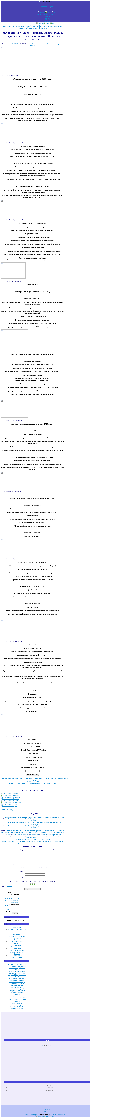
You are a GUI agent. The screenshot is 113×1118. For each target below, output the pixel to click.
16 (18, 901)
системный (50, 836)
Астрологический (23, 834)
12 (9, 901)
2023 (9, 834)
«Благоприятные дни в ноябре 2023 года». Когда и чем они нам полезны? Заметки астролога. (34, 817)
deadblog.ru (9, 886)
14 (14, 901)
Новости (32, 45)
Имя (22, 871)
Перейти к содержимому (45, 14)
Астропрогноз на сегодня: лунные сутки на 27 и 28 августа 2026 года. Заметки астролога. (17, 973)
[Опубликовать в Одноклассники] (11, 802)
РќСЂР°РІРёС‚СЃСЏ (7, 810)
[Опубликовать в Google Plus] (10, 797)
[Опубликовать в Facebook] (9, 793)
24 (5, 905)
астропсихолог (34, 834)
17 (5, 903)
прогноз (12, 836)
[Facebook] (41, 12)
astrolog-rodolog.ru (47, 6)
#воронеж (12, 778)
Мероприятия (17, 938)
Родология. (17, 945)
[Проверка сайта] (47, 1045)
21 (14, 903)
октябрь (59, 834)
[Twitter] (48, 12)
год (54, 834)
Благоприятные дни (46, 834)
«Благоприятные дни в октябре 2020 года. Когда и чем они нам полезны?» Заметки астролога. (34, 819)
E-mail (22, 874)
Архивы (9, 920)
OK (15, 913)
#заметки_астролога (32, 781)
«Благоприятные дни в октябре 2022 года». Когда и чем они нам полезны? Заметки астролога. (34, 823)
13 (12, 901)
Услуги (47, 18)
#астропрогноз (50, 778)
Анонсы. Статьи (32, 44)
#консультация (62, 778)
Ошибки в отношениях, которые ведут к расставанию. (32, 25)
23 (18, 903)
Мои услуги (17, 940)
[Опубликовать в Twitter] (9, 804)
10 (5, 901)
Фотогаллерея (17, 957)
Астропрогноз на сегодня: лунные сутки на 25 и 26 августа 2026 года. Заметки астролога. (17, 998)
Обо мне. (47, 19)
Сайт (22, 878)
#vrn (48, 783)
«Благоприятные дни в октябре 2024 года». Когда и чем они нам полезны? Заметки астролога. (34, 826)
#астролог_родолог (32, 780)
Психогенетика (20, 836)
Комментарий (17, 865)
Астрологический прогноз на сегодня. (17, 930)
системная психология (39, 836)
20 (12, 903)
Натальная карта (17, 941)
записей (49, 1087)
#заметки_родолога (15, 783)
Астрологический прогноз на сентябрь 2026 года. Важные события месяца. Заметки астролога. (17, 966)
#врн (18, 778)
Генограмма (17, 934)
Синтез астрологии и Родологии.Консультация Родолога (17, 952)
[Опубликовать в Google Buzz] (10, 795)
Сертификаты (17, 948)
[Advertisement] (47, 1026)
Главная (47, 16)
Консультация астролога (55, 44)
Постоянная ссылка (32, 838)
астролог (15, 834)
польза (7, 836)
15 (16, 901)
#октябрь (53, 783)
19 (9, 903)
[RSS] (53, 12)
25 (7, 905)
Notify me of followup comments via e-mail (34, 868)
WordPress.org (48, 1091)
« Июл (7, 909)
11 (7, 901)
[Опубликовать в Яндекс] (9, 806)
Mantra (54, 1115)
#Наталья (4, 778)
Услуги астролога (17, 955)
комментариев (49, 1089)
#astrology (34, 783)
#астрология (25, 778)
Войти (49, 1085)
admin (8, 44)
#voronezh (42, 783)
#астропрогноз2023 (37, 778)
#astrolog (26, 783)
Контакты (47, 21)
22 (16, 903)
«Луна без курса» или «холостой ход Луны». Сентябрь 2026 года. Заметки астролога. (17, 1005)
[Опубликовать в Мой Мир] (9, 800)
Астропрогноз (41, 44)
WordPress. (61, 1115)
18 (7, 903)
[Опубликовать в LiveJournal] (10, 799)
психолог (29, 836)
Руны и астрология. (17, 947)
